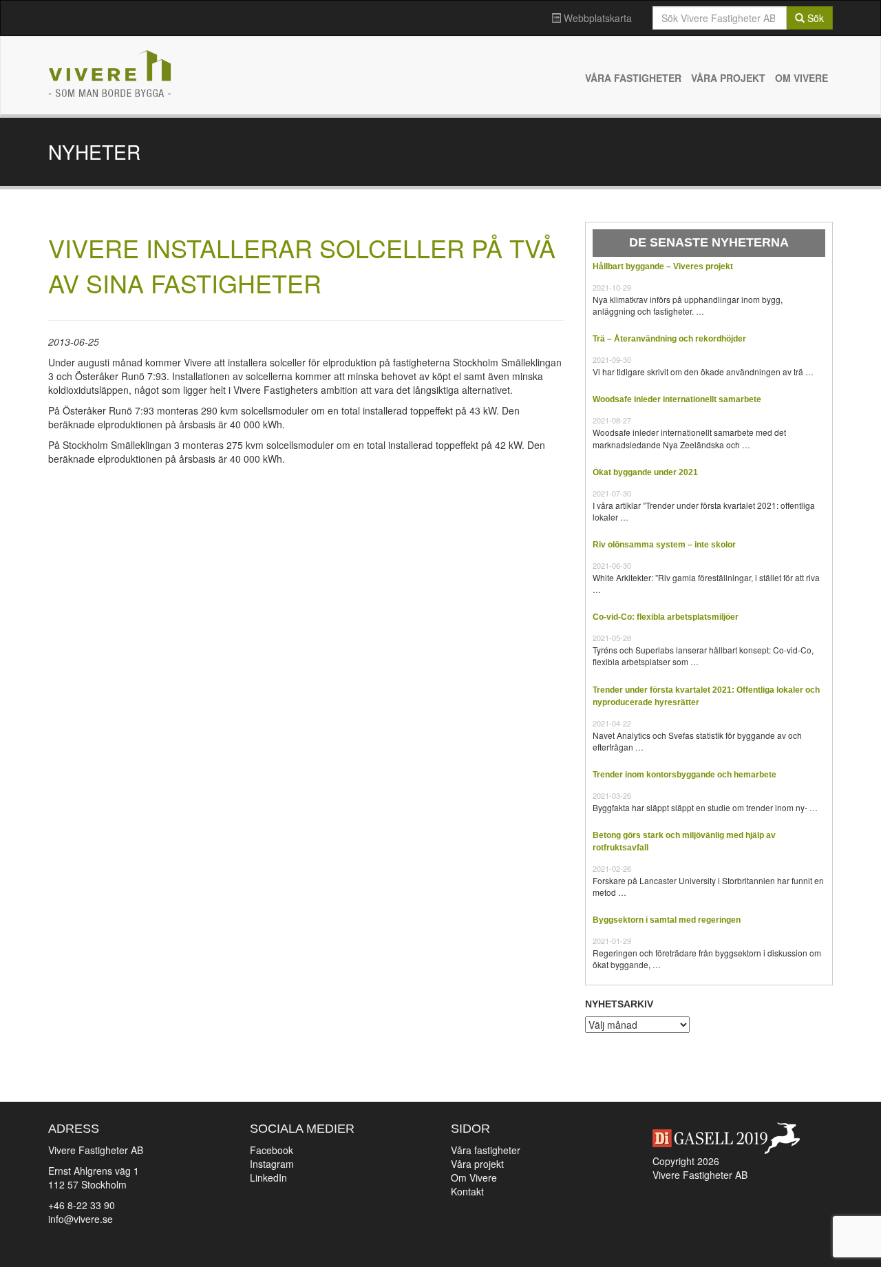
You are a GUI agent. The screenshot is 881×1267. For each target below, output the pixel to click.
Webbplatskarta (596, 18)
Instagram (272, 1164)
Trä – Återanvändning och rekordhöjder (669, 339)
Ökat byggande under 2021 (645, 472)
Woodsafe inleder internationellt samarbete (677, 399)
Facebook (271, 1150)
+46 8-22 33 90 (81, 1205)
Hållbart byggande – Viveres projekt (663, 266)
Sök (814, 18)
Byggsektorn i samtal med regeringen (667, 920)
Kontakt (467, 1191)
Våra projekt (728, 78)
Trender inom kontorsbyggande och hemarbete (684, 774)
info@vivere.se (80, 1219)
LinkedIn (268, 1177)
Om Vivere (801, 78)
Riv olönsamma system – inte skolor (664, 544)
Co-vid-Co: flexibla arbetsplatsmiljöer (666, 617)
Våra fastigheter (633, 78)
